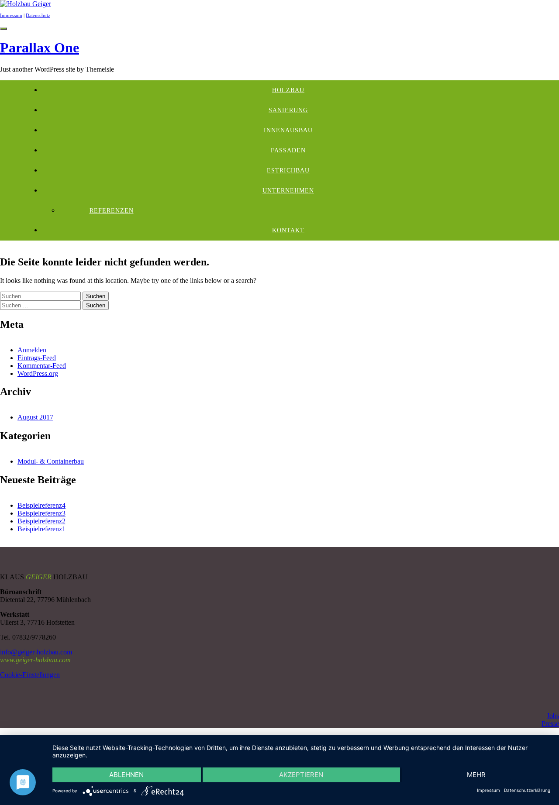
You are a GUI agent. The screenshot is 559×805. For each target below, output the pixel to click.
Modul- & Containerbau (50, 461)
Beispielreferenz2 (41, 521)
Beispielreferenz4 (41, 505)
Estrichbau (288, 170)
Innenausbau (288, 130)
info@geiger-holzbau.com (36, 652)
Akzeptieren (301, 775)
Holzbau (288, 90)
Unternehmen (288, 190)
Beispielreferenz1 (41, 529)
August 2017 (35, 417)
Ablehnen (126, 775)
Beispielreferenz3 (41, 513)
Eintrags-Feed (36, 357)
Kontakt (288, 230)
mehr (476, 775)
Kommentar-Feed (41, 365)
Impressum (11, 15)
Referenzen (112, 210)
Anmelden (31, 350)
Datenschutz (38, 15)
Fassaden (288, 150)
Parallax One (39, 47)
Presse (550, 723)
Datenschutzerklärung (527, 790)
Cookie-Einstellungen (30, 674)
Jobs (553, 715)
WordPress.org (37, 373)
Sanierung (288, 110)
